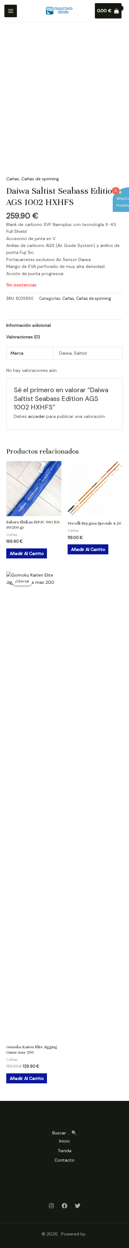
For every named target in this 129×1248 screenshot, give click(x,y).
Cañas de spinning (40, 179)
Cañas (12, 179)
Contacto (64, 1160)
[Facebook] (64, 1206)
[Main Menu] (10, 11)
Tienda (64, 1150)
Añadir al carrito (27, 553)
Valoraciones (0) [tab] (23, 337)
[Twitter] (77, 1206)
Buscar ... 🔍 (64, 1133)
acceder (36, 416)
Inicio (64, 1141)
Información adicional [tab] (28, 325)
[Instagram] (51, 1206)
